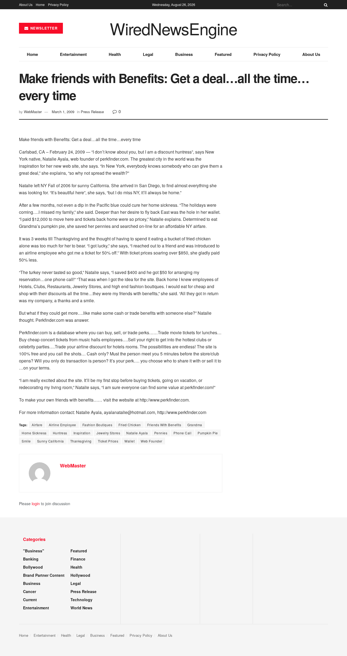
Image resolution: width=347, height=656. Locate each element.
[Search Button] (324, 4)
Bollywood (33, 567)
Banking (30, 559)
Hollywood (80, 575)
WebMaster (33, 111)
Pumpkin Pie (208, 433)
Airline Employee (62, 424)
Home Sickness (34, 433)
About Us (26, 4)
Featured (223, 54)
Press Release (92, 111)
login (36, 503)
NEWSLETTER (43, 28)
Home (40, 4)
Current (30, 599)
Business (184, 54)
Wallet (129, 441)
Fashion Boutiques (97, 424)
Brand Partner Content (44, 575)
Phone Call (182, 433)
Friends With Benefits (164, 424)
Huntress (60, 433)
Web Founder (151, 441)
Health (115, 54)
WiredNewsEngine (173, 28)
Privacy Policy (58, 4)
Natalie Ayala (137, 433)
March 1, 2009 (63, 111)
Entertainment (73, 54)
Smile (26, 441)
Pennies (161, 433)
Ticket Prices (108, 441)
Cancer (29, 591)
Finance (77, 559)
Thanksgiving (81, 441)
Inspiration (82, 433)
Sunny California (50, 441)
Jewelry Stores (108, 433)
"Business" (33, 550)
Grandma (194, 424)
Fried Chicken (129, 424)
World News (81, 607)
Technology (81, 599)
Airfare (37, 424)
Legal (148, 54)
